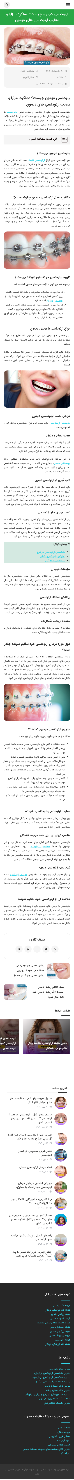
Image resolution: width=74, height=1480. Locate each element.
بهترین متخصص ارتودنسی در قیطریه (51, 1377)
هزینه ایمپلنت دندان (60, 1327)
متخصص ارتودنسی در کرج (51, 552)
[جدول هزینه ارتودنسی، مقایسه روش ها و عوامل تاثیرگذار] (60, 1103)
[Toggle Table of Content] (63, 140)
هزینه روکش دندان (60, 1314)
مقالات (60, 77)
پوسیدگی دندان (62, 463)
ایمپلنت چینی (63, 1428)
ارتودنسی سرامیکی (55, 561)
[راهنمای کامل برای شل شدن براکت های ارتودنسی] (60, 1240)
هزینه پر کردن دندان (60, 1331)
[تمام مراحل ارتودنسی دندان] (60, 1171)
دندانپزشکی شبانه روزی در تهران (54, 1399)
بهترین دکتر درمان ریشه (58, 1390)
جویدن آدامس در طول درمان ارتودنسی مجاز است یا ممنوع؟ (34, 1185)
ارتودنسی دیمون (55, 300)
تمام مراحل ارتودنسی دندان (35, 1167)
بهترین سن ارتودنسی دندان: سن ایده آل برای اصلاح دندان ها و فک (30, 1137)
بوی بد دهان (63, 1432)
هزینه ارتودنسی (18, 874)
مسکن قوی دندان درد (59, 1436)
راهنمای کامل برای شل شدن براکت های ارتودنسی (31, 1237)
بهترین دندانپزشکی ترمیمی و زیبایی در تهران (48, 1394)
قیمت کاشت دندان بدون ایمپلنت (53, 1323)
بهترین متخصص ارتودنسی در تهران (52, 1373)
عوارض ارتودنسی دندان (52, 556)
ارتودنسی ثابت (36, 160)
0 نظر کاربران (28, 77)
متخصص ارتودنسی (60, 423)
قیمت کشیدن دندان (60, 1318)
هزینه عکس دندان (61, 1306)
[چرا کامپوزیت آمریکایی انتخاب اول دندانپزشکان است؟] (60, 1203)
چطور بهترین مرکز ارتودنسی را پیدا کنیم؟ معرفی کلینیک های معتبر (32, 1254)
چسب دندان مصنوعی (59, 1445)
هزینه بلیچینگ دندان (59, 1335)
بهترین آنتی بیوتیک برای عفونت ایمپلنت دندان (46, 1449)
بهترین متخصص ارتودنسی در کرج (53, 1382)
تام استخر (65, 1453)
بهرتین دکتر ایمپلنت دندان (57, 1386)
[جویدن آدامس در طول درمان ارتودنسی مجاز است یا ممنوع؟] (60, 1187)
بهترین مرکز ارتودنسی (59, 1369)
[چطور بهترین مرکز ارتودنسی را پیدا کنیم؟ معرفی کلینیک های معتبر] (60, 1256)
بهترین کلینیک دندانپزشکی (56, 1403)
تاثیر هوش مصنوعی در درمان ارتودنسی (35, 1153)
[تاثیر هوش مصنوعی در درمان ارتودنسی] (60, 1155)
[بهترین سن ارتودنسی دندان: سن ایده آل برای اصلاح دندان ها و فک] (60, 1139)
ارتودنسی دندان (27, 71)
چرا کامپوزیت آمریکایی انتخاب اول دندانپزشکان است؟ (31, 1201)
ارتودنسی (12, 112)
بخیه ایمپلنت (63, 1440)
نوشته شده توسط (49, 83)
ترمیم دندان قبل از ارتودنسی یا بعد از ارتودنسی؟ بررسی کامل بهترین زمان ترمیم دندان (30, 1118)
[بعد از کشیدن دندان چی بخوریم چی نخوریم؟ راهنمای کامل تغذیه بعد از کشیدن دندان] (60, 1220)
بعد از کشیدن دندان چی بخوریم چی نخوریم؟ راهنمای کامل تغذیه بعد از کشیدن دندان (30, 1219)
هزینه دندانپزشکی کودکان (57, 1310)
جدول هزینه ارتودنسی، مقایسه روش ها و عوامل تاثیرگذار (30, 1100)
